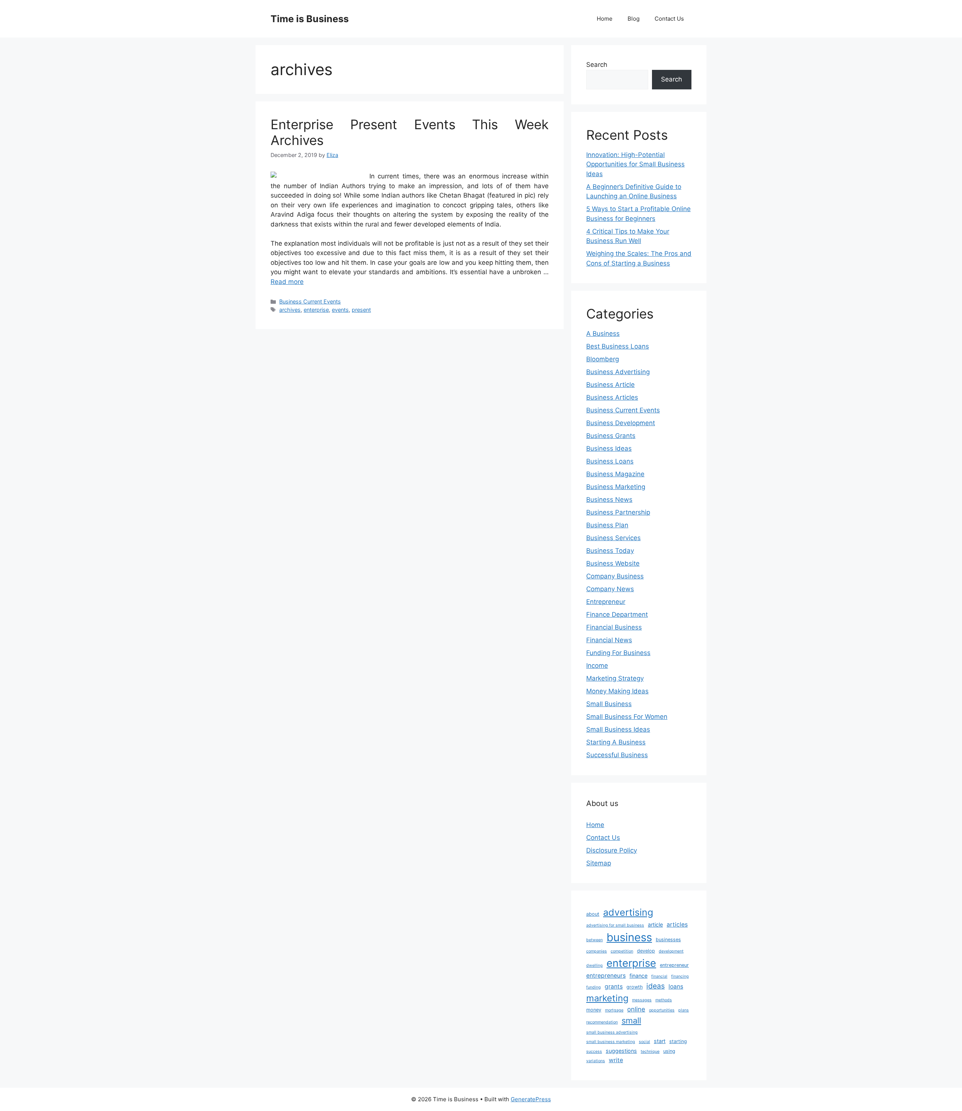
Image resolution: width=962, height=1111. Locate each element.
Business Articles (612, 397)
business (629, 937)
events (340, 309)
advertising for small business (615, 925)
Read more (287, 281)
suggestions (621, 1051)
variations (595, 1060)
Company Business (615, 576)
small (631, 1020)
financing (680, 976)
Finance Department (617, 614)
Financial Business (614, 627)
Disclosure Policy (611, 850)
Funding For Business (618, 653)
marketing (607, 998)
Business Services (613, 538)
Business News (609, 499)
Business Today (610, 550)
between (594, 939)
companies (596, 951)
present (361, 309)
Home (605, 18)
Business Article (610, 384)
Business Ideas (609, 448)
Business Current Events (310, 301)
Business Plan (607, 525)
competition (622, 951)
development (671, 951)
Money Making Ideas (617, 691)
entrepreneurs (606, 975)
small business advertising (612, 1032)
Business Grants (610, 435)
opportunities (662, 1010)
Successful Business (617, 755)
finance (638, 975)
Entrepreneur (605, 601)
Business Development (620, 423)
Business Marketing (615, 487)
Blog (634, 18)
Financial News (609, 640)
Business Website (613, 563)
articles (677, 924)
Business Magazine (615, 474)
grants (614, 986)
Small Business (609, 704)
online (636, 1009)
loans (676, 986)
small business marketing (610, 1041)
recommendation (602, 1022)
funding (593, 987)
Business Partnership (618, 512)
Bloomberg (602, 359)
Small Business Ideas (618, 729)
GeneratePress (531, 1099)
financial (659, 976)
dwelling (594, 965)
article (655, 924)
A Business (603, 333)
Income (597, 665)
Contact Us (669, 18)
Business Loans (610, 461)
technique (650, 1051)
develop (646, 951)
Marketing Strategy (615, 678)
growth (634, 987)
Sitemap (598, 863)
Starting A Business (616, 742)
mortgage (614, 1010)
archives (290, 309)
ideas (655, 985)
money (593, 1010)
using (669, 1051)
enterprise (316, 309)
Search (596, 64)
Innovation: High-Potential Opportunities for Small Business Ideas (635, 164)
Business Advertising (618, 372)
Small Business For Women (626, 716)
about (592, 914)
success (594, 1051)
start (660, 1041)
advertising (628, 912)
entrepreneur (674, 965)
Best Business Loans (617, 346)
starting (678, 1041)
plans (683, 1010)
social (644, 1041)
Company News (610, 589)
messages (642, 1000)
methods (663, 1000)
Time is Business (310, 18)
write (616, 1060)
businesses (668, 939)
